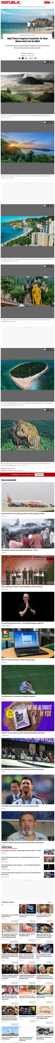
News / (2, 6)
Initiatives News (5, 735)
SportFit (3, 698)
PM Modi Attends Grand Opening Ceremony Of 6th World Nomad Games (22, 769)
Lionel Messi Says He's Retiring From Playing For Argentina (18, 696)
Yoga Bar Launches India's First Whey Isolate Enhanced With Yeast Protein (23, 733)
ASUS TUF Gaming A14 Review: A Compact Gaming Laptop (18, 660)
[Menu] (52, 2)
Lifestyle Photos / (13, 6)
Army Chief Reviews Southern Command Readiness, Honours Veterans (22, 587)
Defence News (4, 589)
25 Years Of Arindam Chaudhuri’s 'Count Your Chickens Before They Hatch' (21, 873)
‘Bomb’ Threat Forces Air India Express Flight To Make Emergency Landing (22, 514)
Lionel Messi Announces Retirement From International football (20, 806)
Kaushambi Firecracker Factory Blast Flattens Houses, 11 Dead (19, 550)
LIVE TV (48, 2)
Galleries (23, 56)
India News (4, 516)
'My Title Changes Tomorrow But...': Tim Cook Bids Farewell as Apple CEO (22, 623)
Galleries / (6, 6)
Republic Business (5, 625)
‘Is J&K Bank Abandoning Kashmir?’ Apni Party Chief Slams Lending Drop (22, 843)
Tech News (4, 662)
